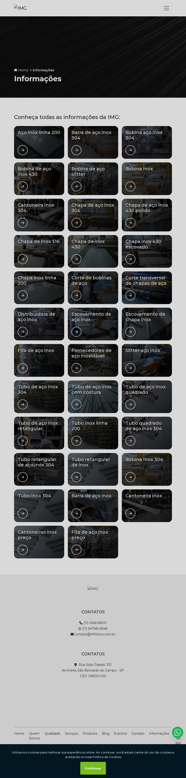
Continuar (93, 768)
